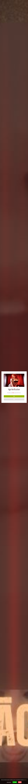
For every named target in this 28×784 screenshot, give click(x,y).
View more (25, 779)
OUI (14, 396)
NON (14, 399)
